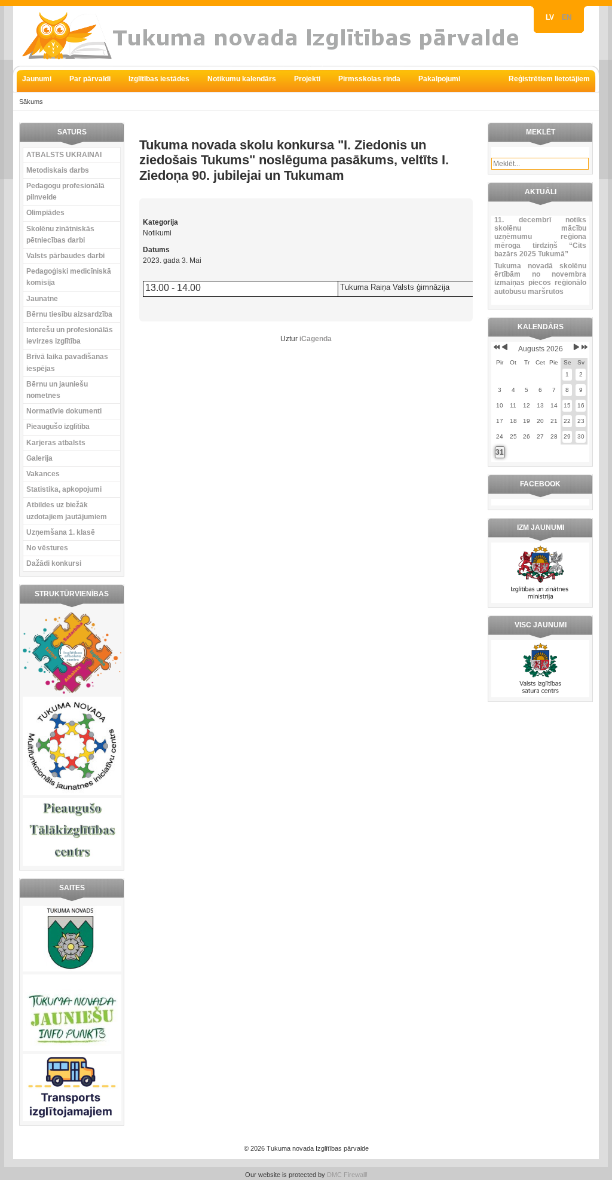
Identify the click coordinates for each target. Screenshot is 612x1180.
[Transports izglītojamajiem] (72, 1118)
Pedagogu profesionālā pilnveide (65, 191)
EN (567, 17)
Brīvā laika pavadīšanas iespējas (67, 362)
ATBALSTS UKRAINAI (64, 155)
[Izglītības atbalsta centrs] (72, 691)
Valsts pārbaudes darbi (65, 256)
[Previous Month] (504, 347)
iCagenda (315, 339)
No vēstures (47, 548)
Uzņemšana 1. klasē (60, 532)
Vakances (43, 474)
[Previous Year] (495, 347)
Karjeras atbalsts (55, 443)
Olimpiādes (45, 213)
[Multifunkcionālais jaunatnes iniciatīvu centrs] (72, 793)
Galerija (39, 458)
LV (551, 17)
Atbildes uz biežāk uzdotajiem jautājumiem (66, 510)
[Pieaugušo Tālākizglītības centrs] (72, 863)
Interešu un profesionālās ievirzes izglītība (69, 335)
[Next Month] (576, 347)
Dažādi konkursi (53, 563)
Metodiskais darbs (57, 170)
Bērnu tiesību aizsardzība (69, 314)
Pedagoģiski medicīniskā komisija (68, 277)
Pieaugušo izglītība (58, 426)
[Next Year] (583, 347)
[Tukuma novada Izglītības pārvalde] (276, 36)
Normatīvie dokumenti (64, 411)
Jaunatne (42, 299)
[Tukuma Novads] (72, 969)
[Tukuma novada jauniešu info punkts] (72, 1048)
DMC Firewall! (347, 1174)
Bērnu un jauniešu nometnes (57, 390)
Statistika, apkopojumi (64, 489)
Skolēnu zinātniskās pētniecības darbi (60, 234)
